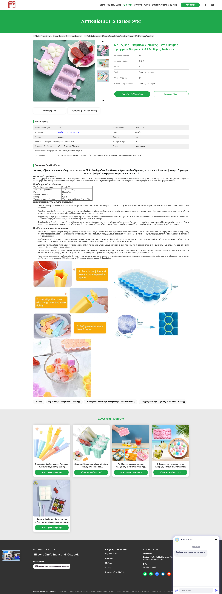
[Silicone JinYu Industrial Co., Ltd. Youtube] (169, 574)
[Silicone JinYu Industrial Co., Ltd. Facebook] (157, 574)
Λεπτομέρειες (49, 111)
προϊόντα (127, 5)
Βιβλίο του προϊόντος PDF (68, 132)
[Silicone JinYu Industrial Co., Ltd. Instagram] (163, 574)
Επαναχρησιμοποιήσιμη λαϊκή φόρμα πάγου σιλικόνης (110, 402)
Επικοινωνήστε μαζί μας (164, 5)
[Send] (216, 590)
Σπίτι (102, 5)
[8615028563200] (145, 574)
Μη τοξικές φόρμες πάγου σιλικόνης (64, 402)
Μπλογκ (138, 5)
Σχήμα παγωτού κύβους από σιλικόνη (67, 36)
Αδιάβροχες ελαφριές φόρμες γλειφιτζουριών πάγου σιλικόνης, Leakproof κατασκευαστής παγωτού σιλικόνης (131, 465)
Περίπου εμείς (114, 5)
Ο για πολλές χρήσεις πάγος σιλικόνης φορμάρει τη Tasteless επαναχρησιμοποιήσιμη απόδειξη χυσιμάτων (91, 465)
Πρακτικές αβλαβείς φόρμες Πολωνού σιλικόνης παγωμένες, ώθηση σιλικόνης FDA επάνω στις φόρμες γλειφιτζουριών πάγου (51, 465)
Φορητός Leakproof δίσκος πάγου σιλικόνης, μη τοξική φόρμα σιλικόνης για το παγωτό (51, 520)
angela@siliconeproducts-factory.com (53, 566)
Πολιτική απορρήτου (40, 591)
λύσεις (147, 5)
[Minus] (216, 539)
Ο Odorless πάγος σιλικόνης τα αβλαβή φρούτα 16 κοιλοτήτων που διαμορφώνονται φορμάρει (170, 465)
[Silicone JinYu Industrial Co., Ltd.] (11, 5)
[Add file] (176, 590)
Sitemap (52, 591)
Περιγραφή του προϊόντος (84, 111)
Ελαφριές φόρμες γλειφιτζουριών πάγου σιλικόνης (162, 402)
